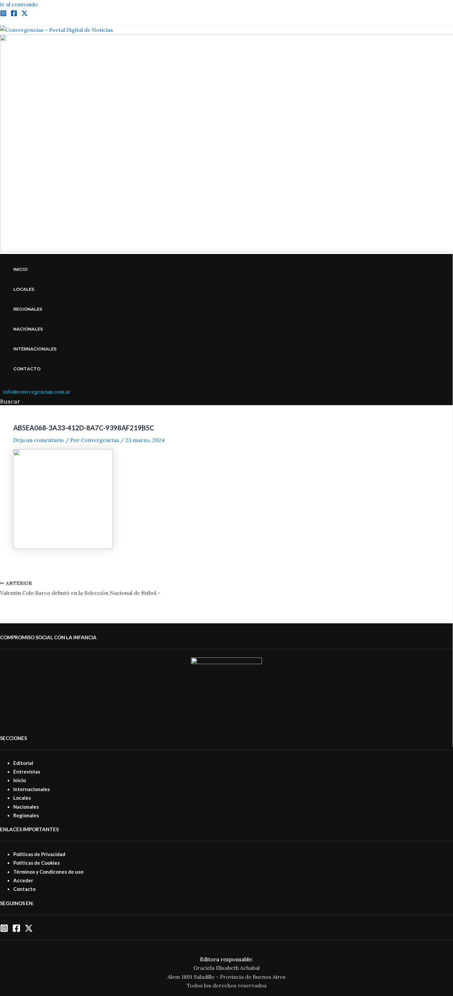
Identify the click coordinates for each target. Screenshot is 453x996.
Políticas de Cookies (36, 863)
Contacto (26, 368)
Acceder (23, 880)
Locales (23, 289)
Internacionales (35, 348)
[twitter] (24, 14)
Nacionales (28, 329)
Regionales (27, 309)
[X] (29, 930)
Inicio (20, 269)
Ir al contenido (19, 4)
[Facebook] (14, 14)
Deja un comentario (38, 440)
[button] (10, 401)
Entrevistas (26, 772)
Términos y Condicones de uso (48, 872)
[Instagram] (3, 14)
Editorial (23, 763)
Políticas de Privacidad (39, 854)
